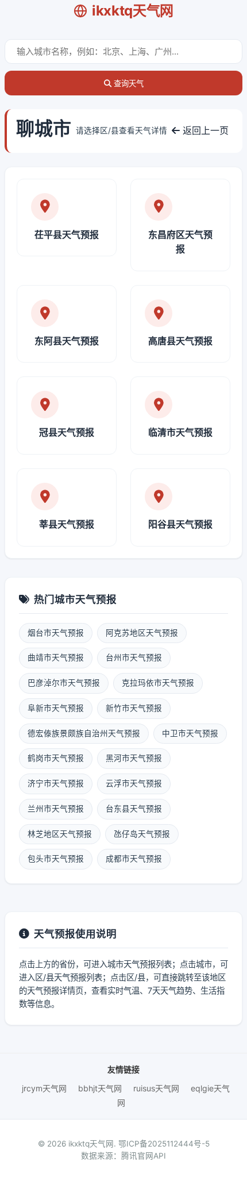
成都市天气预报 (134, 858)
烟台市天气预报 (56, 632)
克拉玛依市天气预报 (158, 682)
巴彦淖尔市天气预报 (64, 682)
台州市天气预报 (134, 657)
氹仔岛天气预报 (142, 833)
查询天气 (127, 83)
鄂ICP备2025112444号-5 (164, 1143)
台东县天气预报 (134, 808)
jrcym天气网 (44, 1088)
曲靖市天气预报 (56, 657)
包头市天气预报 (56, 858)
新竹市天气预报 (134, 708)
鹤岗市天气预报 (56, 758)
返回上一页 (204, 130)
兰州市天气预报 (56, 808)
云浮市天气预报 (134, 783)
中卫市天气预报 (190, 733)
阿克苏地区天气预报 (142, 632)
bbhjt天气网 (100, 1088)
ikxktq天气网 (132, 10)
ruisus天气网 (156, 1088)
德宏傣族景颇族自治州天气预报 (84, 733)
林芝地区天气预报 (60, 833)
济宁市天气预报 (56, 783)
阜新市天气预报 (56, 708)
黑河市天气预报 (134, 758)
